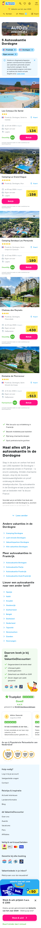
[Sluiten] (35, 900)
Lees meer (21, 74)
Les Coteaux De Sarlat (13, 111)
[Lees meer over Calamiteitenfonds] (15, 861)
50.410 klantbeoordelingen (25, 707)
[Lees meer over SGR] (11, 686)
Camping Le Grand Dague (14, 177)
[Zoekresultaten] (20, 3)
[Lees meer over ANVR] (6, 686)
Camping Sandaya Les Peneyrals (17, 240)
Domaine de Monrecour (13, 376)
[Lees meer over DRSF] (21, 686)
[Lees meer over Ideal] (16, 686)
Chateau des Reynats (12, 310)
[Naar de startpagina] (9, 3)
